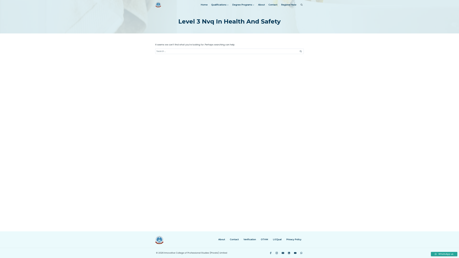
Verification (249, 239)
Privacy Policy (293, 239)
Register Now (288, 4)
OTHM (264, 239)
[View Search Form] (301, 5)
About (261, 4)
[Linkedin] (289, 253)
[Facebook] (270, 253)
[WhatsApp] (301, 253)
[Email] (283, 253)
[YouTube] (295, 253)
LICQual (277, 239)
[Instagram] (276, 253)
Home (204, 4)
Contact (272, 4)
